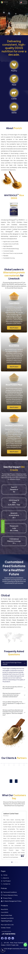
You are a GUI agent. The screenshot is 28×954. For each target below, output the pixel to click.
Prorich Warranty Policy (10, 895)
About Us (6, 878)
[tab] (13, 862)
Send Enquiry (3, 526)
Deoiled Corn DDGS (7, 918)
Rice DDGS (4, 909)
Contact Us (6, 884)
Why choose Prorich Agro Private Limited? (12, 663)
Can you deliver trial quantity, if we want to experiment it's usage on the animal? (13, 703)
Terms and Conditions (10, 892)
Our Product (7, 881)
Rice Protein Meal (6, 915)
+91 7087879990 (8, 934)
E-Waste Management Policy (12, 901)
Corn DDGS (4, 912)
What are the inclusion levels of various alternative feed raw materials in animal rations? (11, 695)
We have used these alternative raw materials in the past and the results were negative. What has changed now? (13, 712)
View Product (14, 328)
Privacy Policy (7, 898)
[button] (11, 781)
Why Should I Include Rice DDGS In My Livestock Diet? (12, 687)
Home (5, 875)
